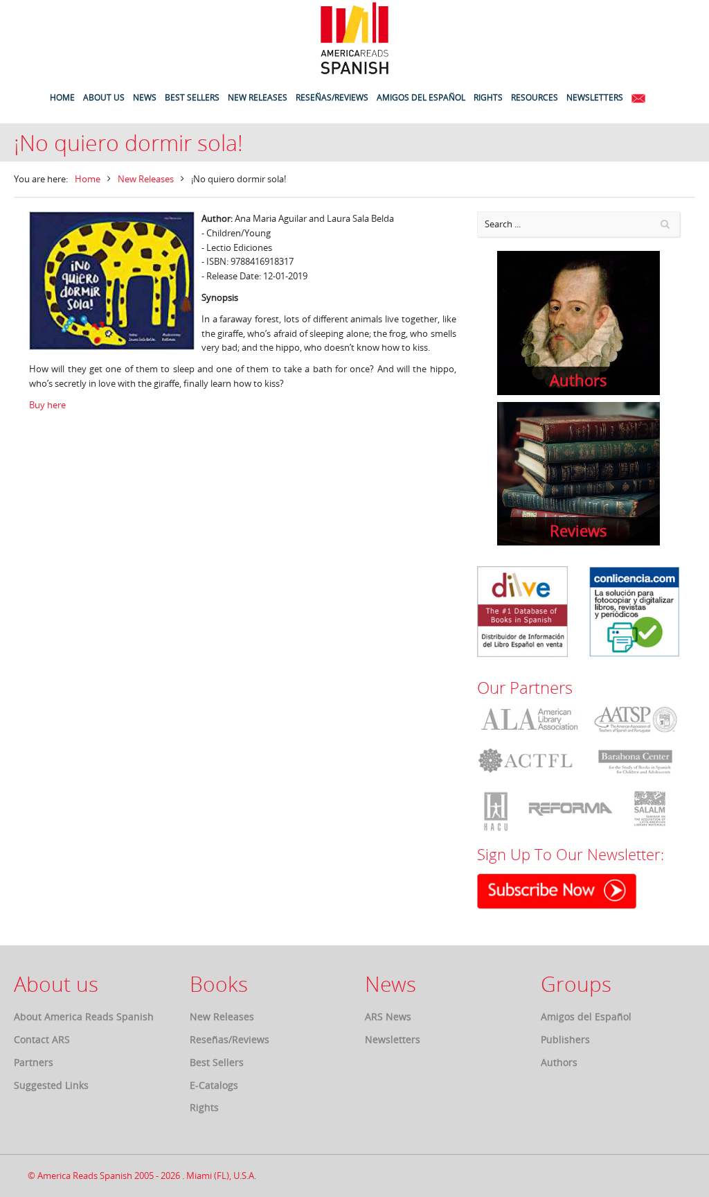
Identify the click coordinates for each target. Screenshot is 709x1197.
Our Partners (525, 687)
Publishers (565, 1039)
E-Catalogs (214, 1085)
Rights (204, 1107)
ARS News (388, 1016)
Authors (559, 1062)
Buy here (47, 405)
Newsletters (392, 1039)
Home (87, 179)
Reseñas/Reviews (229, 1039)
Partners (33, 1062)
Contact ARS (42, 1039)
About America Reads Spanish (84, 1016)
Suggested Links (51, 1085)
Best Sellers (217, 1062)
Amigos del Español (586, 1016)
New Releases (146, 179)
